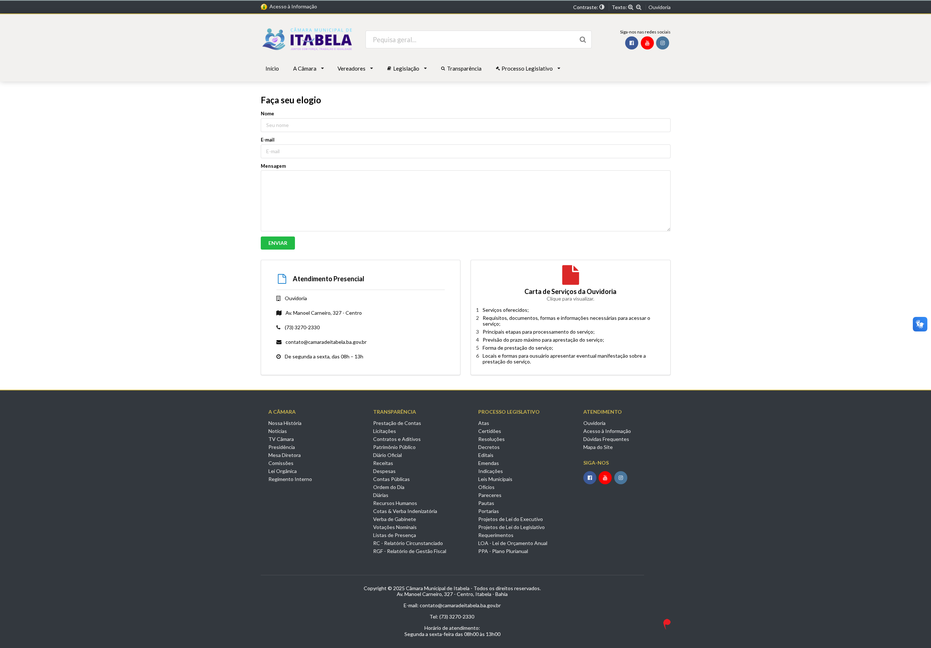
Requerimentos (496, 535)
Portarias (488, 511)
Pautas (486, 503)
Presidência (281, 447)
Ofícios (486, 487)
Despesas (384, 471)
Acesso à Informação (292, 6)
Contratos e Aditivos (397, 439)
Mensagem (273, 166)
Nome (267, 113)
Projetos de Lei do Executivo (510, 519)
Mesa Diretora (284, 455)
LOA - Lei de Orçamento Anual (512, 543)
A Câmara (304, 68)
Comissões (280, 463)
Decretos (489, 447)
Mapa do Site (598, 447)
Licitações (384, 431)
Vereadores (351, 68)
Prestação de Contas (397, 423)
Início (272, 68)
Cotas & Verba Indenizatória (405, 511)
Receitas (383, 463)
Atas (483, 423)
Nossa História (284, 423)
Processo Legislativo (527, 68)
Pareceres (490, 495)
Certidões (489, 431)
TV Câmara (281, 439)
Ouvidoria (659, 7)
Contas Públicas (391, 479)
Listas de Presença (394, 535)
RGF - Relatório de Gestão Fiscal (409, 551)
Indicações (490, 471)
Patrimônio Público (394, 447)
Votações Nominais (395, 527)
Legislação (406, 68)
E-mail (268, 140)
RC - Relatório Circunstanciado (408, 543)
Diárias (380, 495)
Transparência (464, 68)
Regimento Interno (290, 479)
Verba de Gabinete (394, 519)
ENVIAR (277, 243)
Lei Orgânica (282, 471)
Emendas (488, 463)
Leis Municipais (495, 479)
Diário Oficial (387, 455)
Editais (486, 455)
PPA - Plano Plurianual (503, 551)
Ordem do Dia (388, 487)
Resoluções (491, 439)
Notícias (277, 431)
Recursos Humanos (395, 503)
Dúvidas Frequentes (606, 439)
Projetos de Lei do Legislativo (511, 527)
